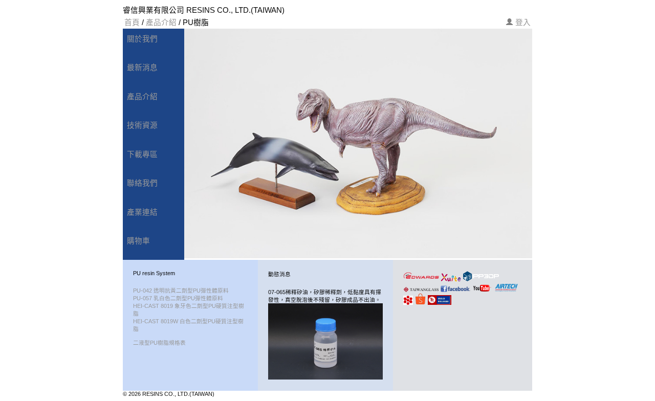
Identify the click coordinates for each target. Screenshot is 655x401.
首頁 (132, 22)
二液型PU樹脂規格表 (159, 343)
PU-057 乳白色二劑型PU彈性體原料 (178, 298)
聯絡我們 (142, 183)
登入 (523, 22)
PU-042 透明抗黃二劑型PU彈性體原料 (181, 290)
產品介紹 (161, 22)
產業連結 (142, 212)
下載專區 (142, 154)
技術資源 (142, 125)
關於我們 (142, 39)
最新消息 (142, 67)
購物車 (138, 241)
